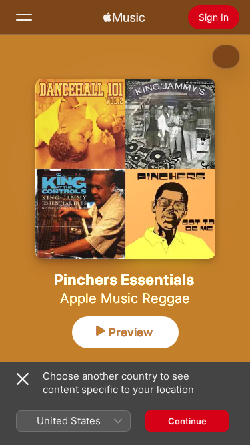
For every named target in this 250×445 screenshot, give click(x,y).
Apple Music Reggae (125, 298)
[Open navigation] (24, 17)
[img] (124, 17)
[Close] (23, 379)
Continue (187, 421)
